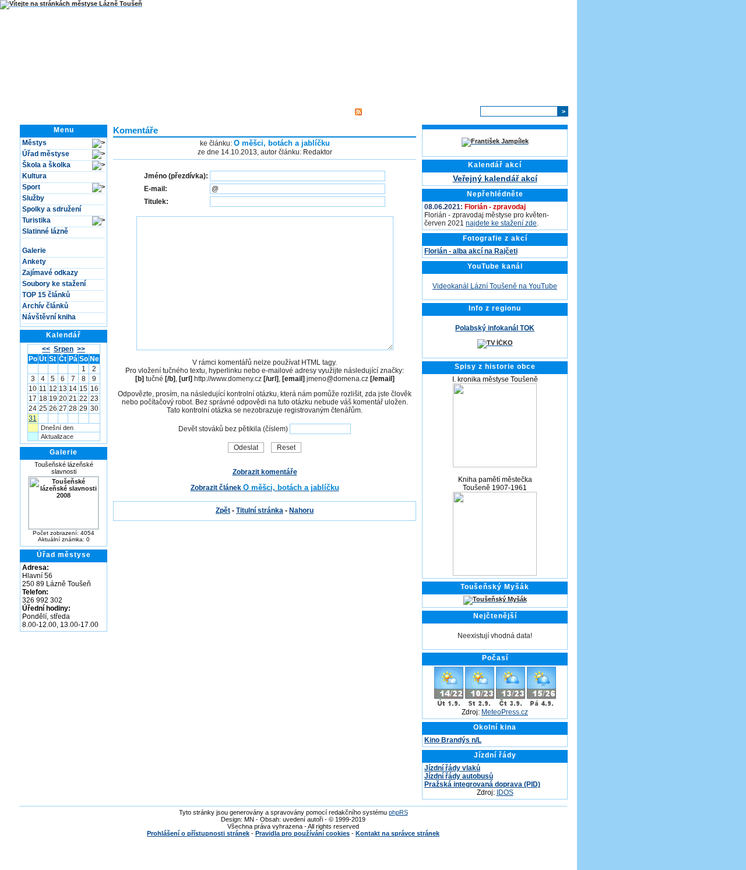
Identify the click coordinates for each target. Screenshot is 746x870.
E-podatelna (272, 111)
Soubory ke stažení (54, 284)
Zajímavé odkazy (50, 273)
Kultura (34, 176)
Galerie (34, 250)
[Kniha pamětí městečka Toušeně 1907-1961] (495, 573)
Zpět (223, 510)
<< (46, 349)
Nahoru (301, 510)
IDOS (505, 792)
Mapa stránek (323, 111)
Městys (34, 143)
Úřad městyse (45, 154)
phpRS (398, 812)
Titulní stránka (167, 111)
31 (33, 418)
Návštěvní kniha (49, 317)
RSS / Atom (383, 111)
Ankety (34, 262)
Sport (31, 187)
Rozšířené (457, 111)
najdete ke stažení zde (501, 223)
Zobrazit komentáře (265, 472)
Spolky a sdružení (51, 209)
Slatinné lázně (45, 231)
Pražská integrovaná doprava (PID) (482, 784)
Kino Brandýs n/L (452, 740)
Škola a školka (46, 165)
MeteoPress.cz (504, 712)
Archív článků (45, 306)
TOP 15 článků (46, 295)
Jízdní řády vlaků (452, 768)
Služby (33, 198)
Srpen (63, 349)
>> (81, 349)
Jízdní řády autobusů (458, 776)
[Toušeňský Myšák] (495, 599)
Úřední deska (221, 111)
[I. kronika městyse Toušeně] (495, 465)
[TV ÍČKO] (495, 343)
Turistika (36, 220)
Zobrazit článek (265, 488)
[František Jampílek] (495, 141)
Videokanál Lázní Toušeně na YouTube (494, 286)
